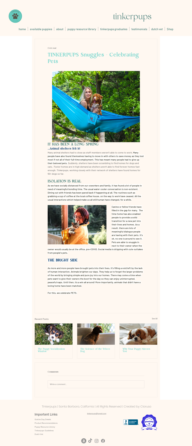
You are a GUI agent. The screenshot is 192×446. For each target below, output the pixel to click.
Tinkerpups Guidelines (44, 430)
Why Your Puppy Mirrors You (136, 350)
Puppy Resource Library (45, 427)
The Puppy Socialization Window (51, 350)
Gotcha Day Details (43, 419)
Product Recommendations (46, 423)
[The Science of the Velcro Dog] (96, 334)
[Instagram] (96, 440)
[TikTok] (90, 440)
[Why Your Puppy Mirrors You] (138, 334)
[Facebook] (103, 440)
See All (154, 318)
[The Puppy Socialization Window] (53, 334)
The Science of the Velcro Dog (95, 350)
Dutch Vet (39, 434)
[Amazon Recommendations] (83, 440)
